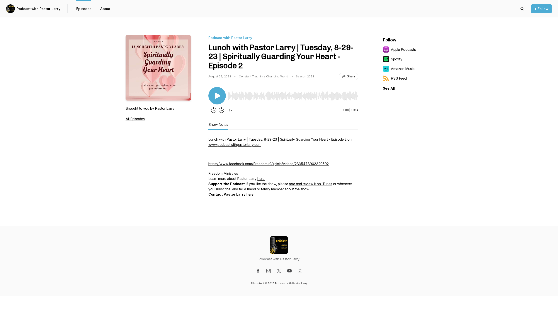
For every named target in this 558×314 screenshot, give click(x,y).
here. (261, 178)
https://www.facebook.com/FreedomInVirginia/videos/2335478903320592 (268, 164)
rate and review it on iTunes (310, 184)
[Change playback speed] (230, 110)
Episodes (83, 9)
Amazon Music (403, 69)
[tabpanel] (283, 169)
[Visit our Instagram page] (268, 271)
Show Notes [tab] (218, 124)
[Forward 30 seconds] (221, 110)
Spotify (396, 59)
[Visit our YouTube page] (289, 271)
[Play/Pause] (217, 95)
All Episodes (135, 119)
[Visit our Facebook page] (258, 271)
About (105, 9)
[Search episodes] (522, 8)
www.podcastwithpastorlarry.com (234, 144)
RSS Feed (399, 78)
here (250, 194)
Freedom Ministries (223, 173)
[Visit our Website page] (300, 271)
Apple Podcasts (403, 49)
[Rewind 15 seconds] (214, 110)
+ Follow (541, 9)
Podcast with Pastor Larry (38, 9)
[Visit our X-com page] (279, 271)
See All (389, 88)
